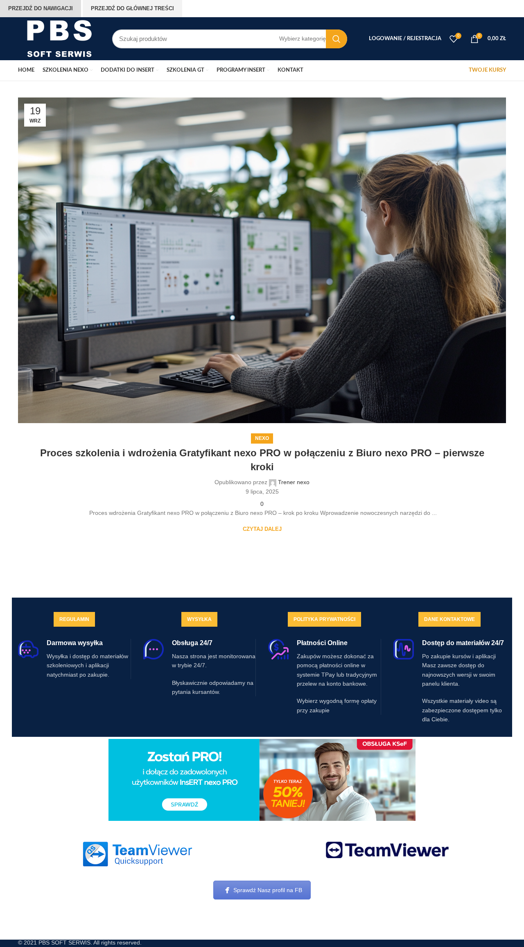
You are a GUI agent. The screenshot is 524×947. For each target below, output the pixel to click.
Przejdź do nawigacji (40, 8)
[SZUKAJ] (336, 38)
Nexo (262, 438)
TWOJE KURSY (487, 70)
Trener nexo (293, 482)
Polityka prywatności (324, 619)
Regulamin (74, 619)
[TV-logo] (387, 850)
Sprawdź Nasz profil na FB (267, 890)
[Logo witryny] (59, 38)
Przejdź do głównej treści (132, 8)
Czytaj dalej (262, 529)
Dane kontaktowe (449, 619)
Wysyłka (199, 619)
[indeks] (137, 854)
